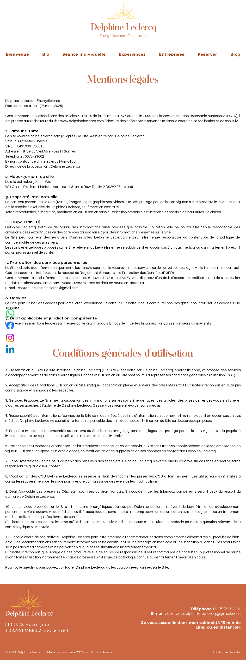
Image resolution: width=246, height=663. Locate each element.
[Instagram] (10, 337)
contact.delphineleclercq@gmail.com (48, 288)
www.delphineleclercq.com (82, 121)
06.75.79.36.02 (226, 609)
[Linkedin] (10, 350)
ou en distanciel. (224, 627)
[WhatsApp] (10, 313)
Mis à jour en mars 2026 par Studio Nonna (79, 652)
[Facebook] (10, 325)
